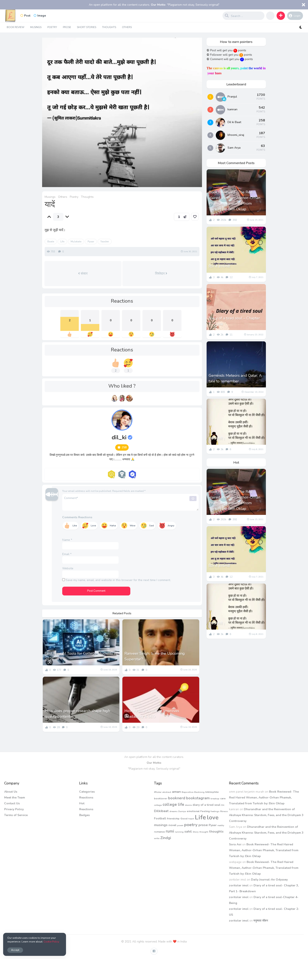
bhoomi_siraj (236, 135)
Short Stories (86, 27)
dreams (173, 811)
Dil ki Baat (234, 122)
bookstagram (198, 798)
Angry (171, 525)
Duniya (182, 811)
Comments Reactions (77, 517)
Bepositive (187, 792)
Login (297, 15)
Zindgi (165, 837)
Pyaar (91, 241)
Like (74, 525)
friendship (173, 818)
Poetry (52, 27)
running (179, 831)
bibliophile (212, 792)
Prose (67, 27)
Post (27, 16)
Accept (15, 950)
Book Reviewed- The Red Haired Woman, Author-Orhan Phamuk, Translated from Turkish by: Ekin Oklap (234, 201)
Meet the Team (14, 798)
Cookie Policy (51, 941)
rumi (170, 831)
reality (220, 825)
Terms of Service (16, 815)
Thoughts (109, 27)
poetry (191, 825)
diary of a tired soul (206, 805)
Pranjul (232, 97)
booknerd (176, 798)
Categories (87, 792)
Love (93, 525)
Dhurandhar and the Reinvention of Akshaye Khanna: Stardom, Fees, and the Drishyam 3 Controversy (266, 815)
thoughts (216, 831)
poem (180, 825)
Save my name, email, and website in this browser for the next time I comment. (118, 580)
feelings (215, 811)
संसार (84, 273)
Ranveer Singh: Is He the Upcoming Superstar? (154, 656)
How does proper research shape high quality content (77, 713)
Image (41, 16)
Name (67, 540)
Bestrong (199, 792)
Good (184, 818)
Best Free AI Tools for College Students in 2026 (81, 656)
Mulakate (76, 241)
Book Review (15, 27)
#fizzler (158, 792)
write (156, 838)
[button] (281, 16)
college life (173, 804)
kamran (232, 109)
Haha (113, 525)
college (158, 805)
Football (160, 818)
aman (176, 791)
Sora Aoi (235, 844)
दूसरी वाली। (217, 438)
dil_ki (119, 437)
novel (172, 825)
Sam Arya (234, 148)
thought (203, 831)
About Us (10, 792)
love (213, 817)
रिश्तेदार (160, 273)
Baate (50, 241)
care (223, 798)
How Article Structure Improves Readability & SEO (151, 713)
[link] (195, 216)
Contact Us (12, 803)
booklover (160, 798)
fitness (224, 811)
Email (66, 554)
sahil (188, 831)
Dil (222, 805)
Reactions (86, 798)
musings (161, 825)
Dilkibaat (161, 811)
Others (127, 27)
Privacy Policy (14, 809)
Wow (132, 525)
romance (159, 831)
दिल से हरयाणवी (219, 266)
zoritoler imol (238, 885)
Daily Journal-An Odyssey (269, 880)
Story (196, 831)
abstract (166, 792)
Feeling (205, 811)
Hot (81, 803)
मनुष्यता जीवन (261, 921)
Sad (151, 525)
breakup (215, 798)
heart (191, 818)
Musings (35, 27)
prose (203, 825)
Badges (84, 815)
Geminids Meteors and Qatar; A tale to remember (235, 378)
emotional (193, 811)
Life (62, 241)
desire (188, 805)
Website (67, 568)
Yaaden (104, 241)
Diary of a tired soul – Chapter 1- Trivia (234, 321)
